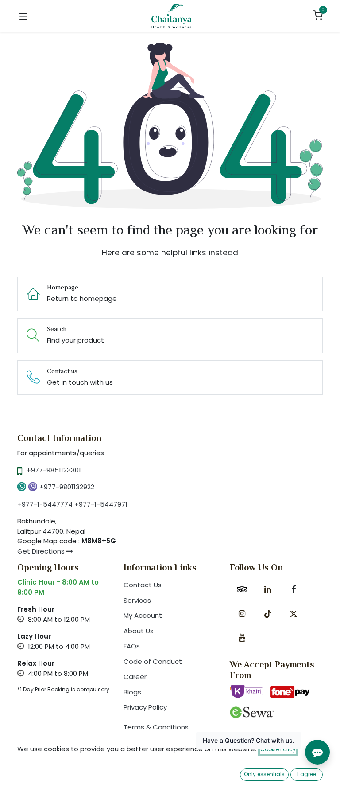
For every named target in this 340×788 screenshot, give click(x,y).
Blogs (132, 692)
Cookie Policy (278, 749)
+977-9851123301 (54, 470)
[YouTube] (241, 637)
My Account (143, 615)
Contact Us (143, 584)
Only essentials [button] (264, 774)
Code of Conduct (153, 661)
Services (137, 600)
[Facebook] (293, 589)
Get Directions (41, 551)
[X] (293, 613)
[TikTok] (267, 613)
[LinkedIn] (267, 589)
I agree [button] (307, 774)
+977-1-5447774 (45, 504)
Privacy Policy (145, 707)
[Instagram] (241, 613)
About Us (139, 631)
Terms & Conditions (156, 727)
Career (135, 676)
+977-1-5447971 (101, 504)
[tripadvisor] (241, 589)
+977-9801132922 (66, 487)
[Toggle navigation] (23, 16)
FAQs (132, 646)
